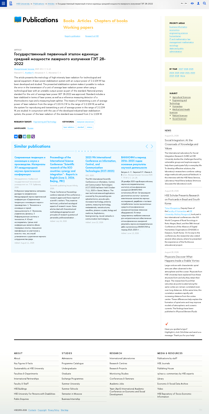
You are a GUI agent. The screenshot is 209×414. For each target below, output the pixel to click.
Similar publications (32, 146)
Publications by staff (167, 358)
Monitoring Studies (119, 373)
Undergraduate (69, 368)
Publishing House (165, 368)
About (18, 353)
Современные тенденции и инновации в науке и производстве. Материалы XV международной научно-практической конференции (30, 166)
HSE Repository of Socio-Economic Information (174, 395)
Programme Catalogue (73, 363)
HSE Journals (163, 363)
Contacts (32, 410)
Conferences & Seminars (122, 378)
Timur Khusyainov (172, 208)
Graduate (66, 373)
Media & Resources (170, 353)
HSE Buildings (20, 388)
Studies (67, 353)
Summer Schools (70, 388)
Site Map (64, 410)
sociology (174, 45)
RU (182, 3)
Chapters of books (111, 20)
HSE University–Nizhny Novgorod (178, 213)
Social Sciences (179, 118)
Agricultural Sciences (181, 97)
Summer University (71, 383)
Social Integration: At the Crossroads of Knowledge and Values (181, 144)
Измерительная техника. (24, 69)
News (168, 130)
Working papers (78, 27)
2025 (191, 69)
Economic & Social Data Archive (172, 383)
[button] (75, 151)
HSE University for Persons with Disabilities (34, 393)
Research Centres (118, 363)
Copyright (42, 410)
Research (116, 353)
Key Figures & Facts (23, 363)
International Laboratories (122, 358)
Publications (40, 19)
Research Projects (118, 368)
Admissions (67, 358)
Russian (31, 128)
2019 (172, 75)
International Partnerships (26, 378)
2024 (172, 72)
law (188, 39)
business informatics (178, 27)
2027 (181, 69)
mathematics (188, 42)
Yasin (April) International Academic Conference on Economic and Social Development (127, 391)
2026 (186, 69)
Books (68, 20)
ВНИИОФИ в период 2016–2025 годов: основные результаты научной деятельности (134, 162)
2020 (192, 72)
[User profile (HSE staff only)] (198, 3)
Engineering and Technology (178, 102)
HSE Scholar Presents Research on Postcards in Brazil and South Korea (182, 199)
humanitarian (175, 36)
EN (186, 3)
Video (160, 388)
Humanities (177, 106)
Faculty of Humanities (177, 211)
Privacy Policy (53, 410)
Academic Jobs (117, 383)
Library (160, 378)
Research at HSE (92, 36)
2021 (187, 72)
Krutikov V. (29, 73)
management (175, 42)
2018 (177, 75)
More (182, 75)
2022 (182, 72)
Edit (200, 409)
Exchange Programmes (72, 378)
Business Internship (71, 398)
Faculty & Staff (21, 383)
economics (174, 30)
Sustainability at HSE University (29, 368)
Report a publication (72, 36)
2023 (177, 72)
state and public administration (177, 50)
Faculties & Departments (26, 373)
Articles (84, 20)
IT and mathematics (178, 39)
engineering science (179, 33)
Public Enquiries (21, 398)
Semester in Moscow (72, 393)
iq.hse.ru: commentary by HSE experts (175, 373)
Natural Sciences (179, 115)
